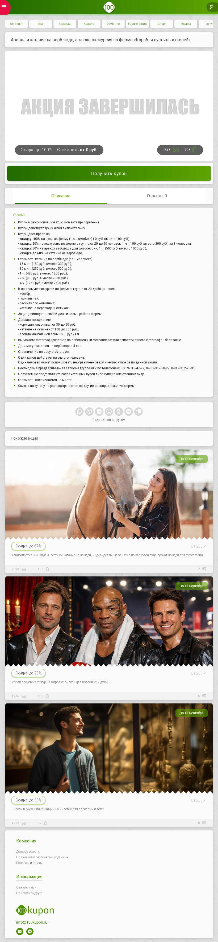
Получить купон (109, 173)
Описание (60, 195)
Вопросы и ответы (29, 863)
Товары (186, 24)
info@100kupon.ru (31, 922)
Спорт (162, 24)
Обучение (113, 24)
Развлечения (137, 24)
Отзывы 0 (157, 195)
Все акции (16, 24)
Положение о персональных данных (42, 857)
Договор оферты (28, 852)
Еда (40, 24)
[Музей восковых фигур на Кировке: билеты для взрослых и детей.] (107, 636)
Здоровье (65, 24)
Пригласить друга (29, 893)
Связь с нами (26, 887)
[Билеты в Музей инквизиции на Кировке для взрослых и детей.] (107, 763)
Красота (89, 24)
